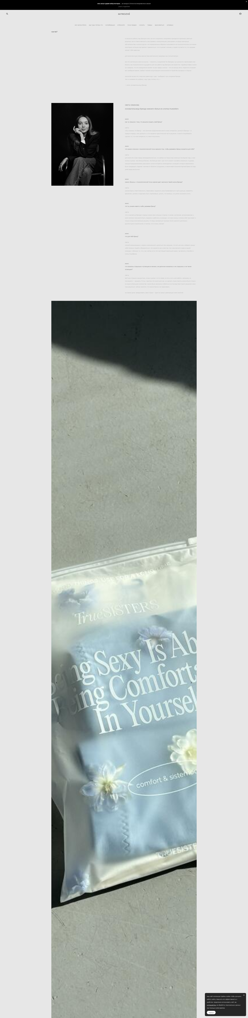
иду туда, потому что (96, 25)
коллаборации (110, 25)
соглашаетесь (211, 1005)
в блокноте (121, 25)
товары (150, 25)
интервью (170, 25)
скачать (142, 25)
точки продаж (132, 25)
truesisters (174, 108)
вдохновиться (159, 25)
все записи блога (81, 25)
